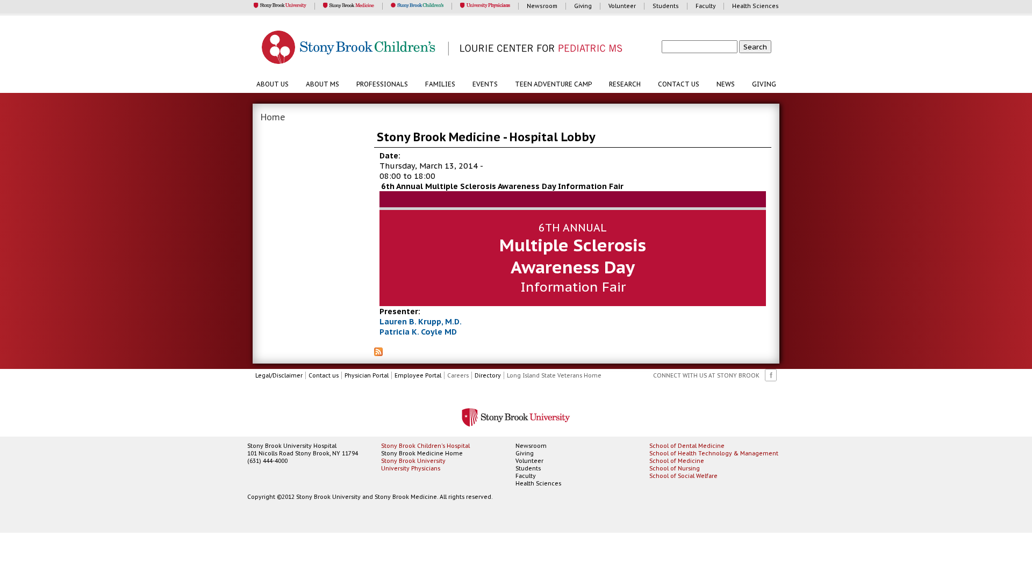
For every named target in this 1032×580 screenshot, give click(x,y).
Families (440, 84)
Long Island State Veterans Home (554, 375)
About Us (272, 84)
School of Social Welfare (683, 476)
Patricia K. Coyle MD (418, 332)
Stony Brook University (413, 461)
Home (273, 117)
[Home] (521, 48)
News (725, 84)
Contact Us (678, 84)
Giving (764, 84)
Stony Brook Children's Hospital (425, 446)
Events (485, 84)
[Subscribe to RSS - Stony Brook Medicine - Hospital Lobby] (378, 352)
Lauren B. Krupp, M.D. (420, 321)
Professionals (382, 84)
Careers (458, 375)
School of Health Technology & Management (713, 453)
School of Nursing (674, 468)
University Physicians (410, 468)
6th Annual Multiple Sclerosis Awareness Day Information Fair (502, 186)
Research (625, 84)
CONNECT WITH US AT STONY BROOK (706, 375)
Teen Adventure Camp (553, 84)
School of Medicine (676, 461)
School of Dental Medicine (687, 446)
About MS (322, 84)
